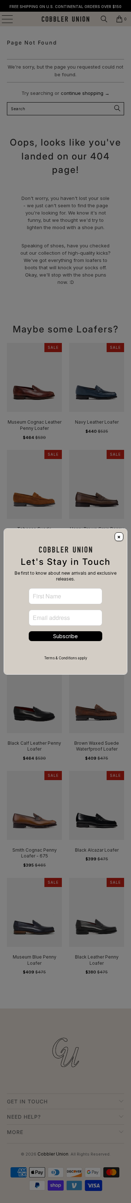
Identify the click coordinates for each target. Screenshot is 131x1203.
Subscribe (65, 636)
